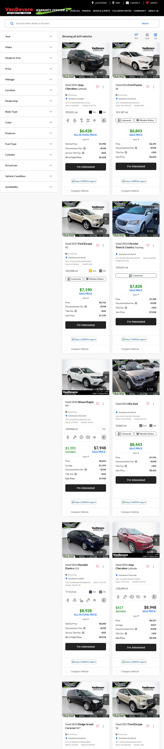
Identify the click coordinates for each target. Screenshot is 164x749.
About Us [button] (153, 10)
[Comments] (104, 120)
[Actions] (103, 87)
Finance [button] (86, 10)
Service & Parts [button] (101, 10)
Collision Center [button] (121, 10)
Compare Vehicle (80, 190)
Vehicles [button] (75, 10)
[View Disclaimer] (94, 120)
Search (145, 23)
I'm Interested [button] (86, 167)
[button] (106, 60)
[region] (85, 150)
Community (140, 10)
